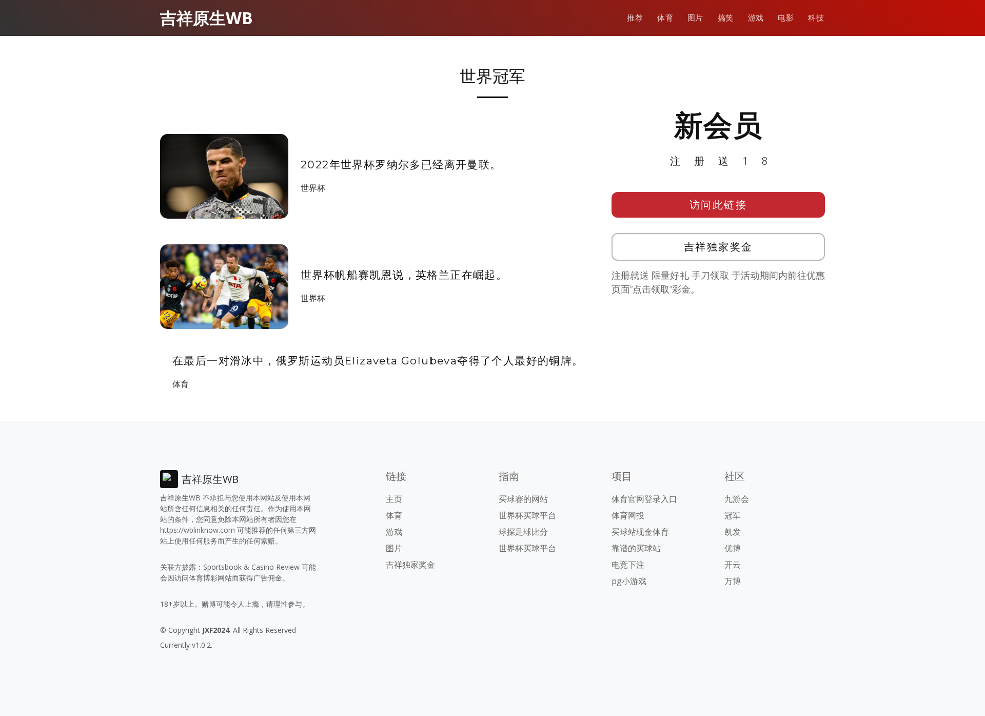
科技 (816, 18)
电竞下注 (628, 564)
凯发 (732, 531)
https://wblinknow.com (197, 530)
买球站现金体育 (640, 531)
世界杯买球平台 (527, 515)
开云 (732, 564)
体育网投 (628, 515)
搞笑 (726, 18)
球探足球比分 (523, 531)
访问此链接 (718, 204)
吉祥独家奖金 (718, 247)
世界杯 (313, 187)
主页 (394, 499)
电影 (786, 18)
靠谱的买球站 (636, 548)
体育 (665, 18)
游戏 (756, 18)
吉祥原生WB (206, 18)
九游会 (736, 499)
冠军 (732, 515)
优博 (732, 548)
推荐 (635, 18)
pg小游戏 (629, 581)
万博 (732, 581)
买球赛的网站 (523, 499)
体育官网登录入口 (644, 499)
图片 (695, 18)
